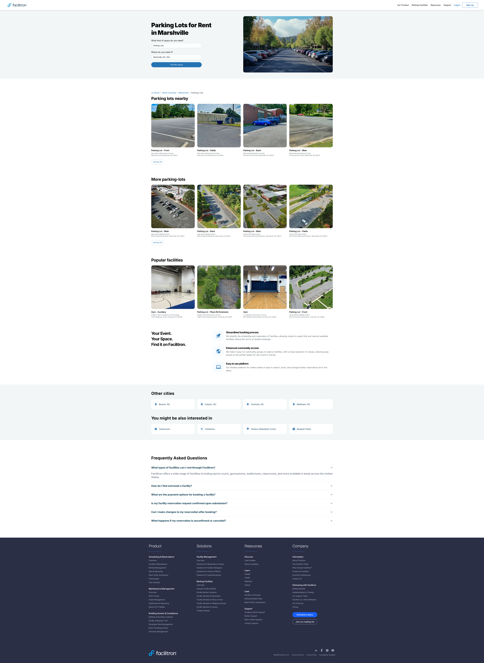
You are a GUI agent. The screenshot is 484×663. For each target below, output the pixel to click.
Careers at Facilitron (300, 571)
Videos (247, 585)
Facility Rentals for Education (208, 596)
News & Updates (251, 564)
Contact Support (251, 623)
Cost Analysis (154, 582)
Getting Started (298, 589)
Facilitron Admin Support (255, 612)
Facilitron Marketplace (158, 564)
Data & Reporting (156, 571)
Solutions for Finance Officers (209, 571)
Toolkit (247, 578)
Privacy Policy (311, 655)
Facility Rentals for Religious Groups (211, 603)
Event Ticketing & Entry (158, 628)
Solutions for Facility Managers (209, 568)
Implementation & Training (303, 592)
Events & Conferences (301, 575)
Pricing (295, 607)
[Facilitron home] (17, 5)
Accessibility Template (327, 655)
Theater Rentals (203, 611)
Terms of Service (298, 655)
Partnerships (154, 579)
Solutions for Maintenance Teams (210, 564)
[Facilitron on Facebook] (321, 650)
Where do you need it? (162, 52)
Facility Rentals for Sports (207, 607)
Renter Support (251, 616)
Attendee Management (158, 631)
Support (447, 5)
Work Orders (154, 596)
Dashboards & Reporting (159, 603)
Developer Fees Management (161, 624)
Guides (247, 574)
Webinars (248, 581)
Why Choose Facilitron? (302, 568)
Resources (436, 5)
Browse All (157, 162)
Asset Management (157, 600)
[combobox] (176, 45)
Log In (457, 5)
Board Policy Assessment (255, 602)
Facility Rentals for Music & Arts (210, 600)
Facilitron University (253, 595)
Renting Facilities (420, 5)
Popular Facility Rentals (206, 589)
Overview (153, 560)
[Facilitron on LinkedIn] (316, 650)
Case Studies (250, 560)
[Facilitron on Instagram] (327, 650)
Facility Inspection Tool (158, 620)
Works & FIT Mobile (157, 607)
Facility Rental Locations (207, 592)
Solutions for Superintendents (209, 575)
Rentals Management (157, 568)
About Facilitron (298, 560)
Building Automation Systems (161, 617)
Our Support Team (300, 596)
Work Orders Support (253, 619)
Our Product (403, 5)
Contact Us (297, 579)
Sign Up (470, 5)
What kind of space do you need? (167, 40)
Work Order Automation (158, 575)
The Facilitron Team (300, 564)
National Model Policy (253, 599)
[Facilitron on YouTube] (332, 650)
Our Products (297, 603)
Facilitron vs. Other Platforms (304, 600)
